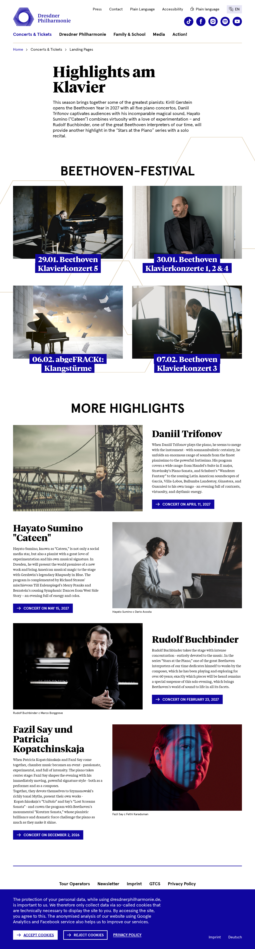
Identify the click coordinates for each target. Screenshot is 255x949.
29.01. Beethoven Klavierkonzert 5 (68, 263)
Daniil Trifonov (187, 433)
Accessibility (172, 9)
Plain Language (142, 9)
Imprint (134, 884)
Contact (116, 9)
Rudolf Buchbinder (195, 639)
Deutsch (235, 937)
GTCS (154, 884)
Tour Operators (74, 884)
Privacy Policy (182, 884)
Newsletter (108, 884)
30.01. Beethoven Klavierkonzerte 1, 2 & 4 (187, 263)
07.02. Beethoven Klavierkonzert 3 (187, 363)
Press (97, 9)
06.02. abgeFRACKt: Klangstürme (68, 363)
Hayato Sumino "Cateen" (48, 533)
